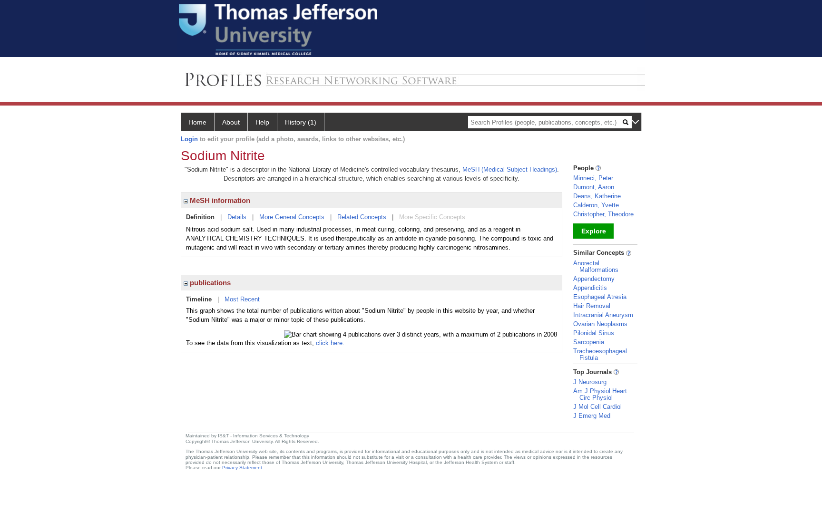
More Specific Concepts (432, 217)
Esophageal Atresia (599, 296)
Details (236, 217)
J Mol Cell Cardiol (597, 406)
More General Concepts (291, 217)
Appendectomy (594, 278)
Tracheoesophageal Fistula (600, 354)
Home (197, 122)
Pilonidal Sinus (593, 333)
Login (189, 139)
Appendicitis (590, 287)
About (231, 122)
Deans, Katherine (597, 196)
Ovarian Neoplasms (600, 324)
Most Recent (242, 299)
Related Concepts (361, 217)
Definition (200, 217)
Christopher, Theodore (603, 214)
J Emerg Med (591, 415)
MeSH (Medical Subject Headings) (509, 169)
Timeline (199, 299)
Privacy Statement (242, 467)
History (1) (300, 122)
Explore (593, 231)
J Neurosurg (590, 382)
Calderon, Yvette (596, 205)
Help (262, 122)
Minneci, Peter (593, 178)
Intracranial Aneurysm (603, 315)
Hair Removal (591, 305)
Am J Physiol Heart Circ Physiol (600, 394)
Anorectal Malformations (595, 266)
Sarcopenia (588, 342)
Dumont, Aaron (593, 187)
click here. (330, 343)
